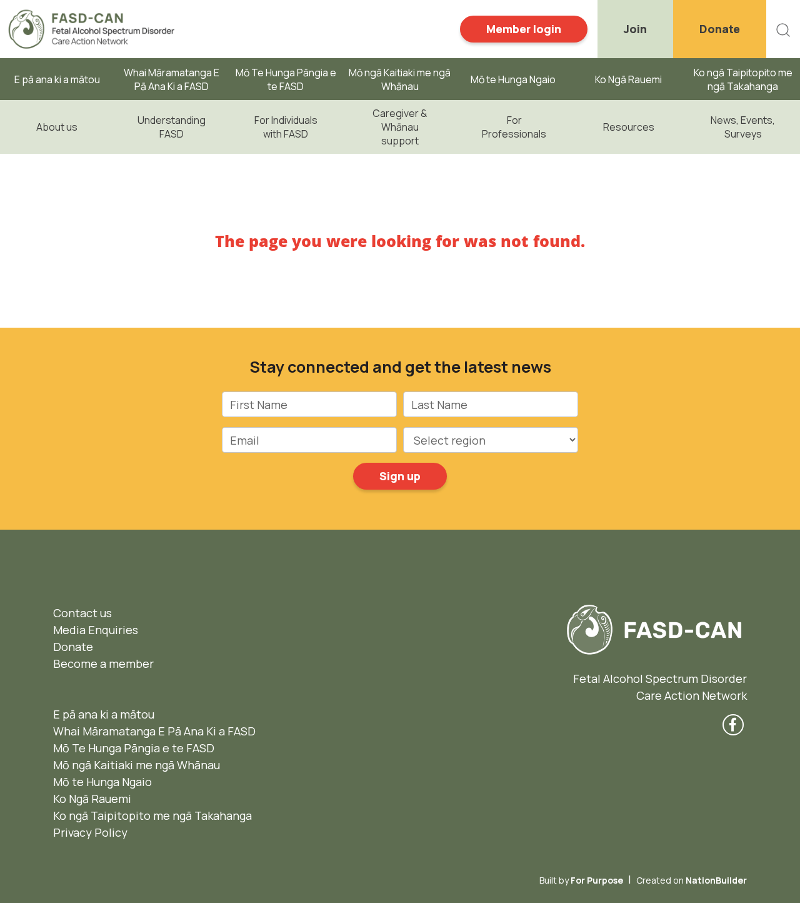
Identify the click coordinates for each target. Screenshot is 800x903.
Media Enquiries (95, 629)
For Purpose (597, 880)
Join (635, 28)
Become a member (103, 663)
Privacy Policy (90, 832)
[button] (783, 29)
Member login (523, 28)
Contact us (82, 612)
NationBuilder (716, 880)
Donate (719, 28)
